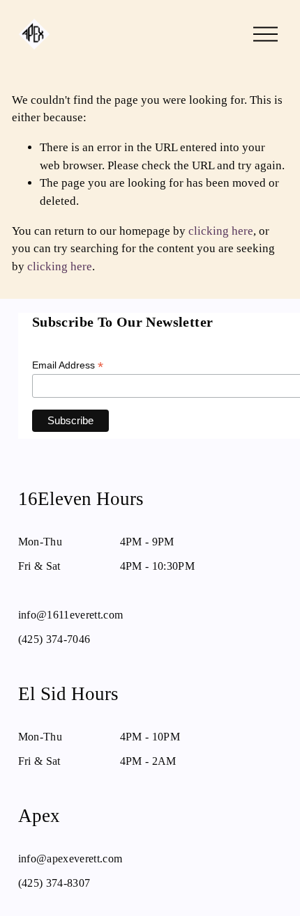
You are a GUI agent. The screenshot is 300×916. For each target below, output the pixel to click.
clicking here (220, 231)
